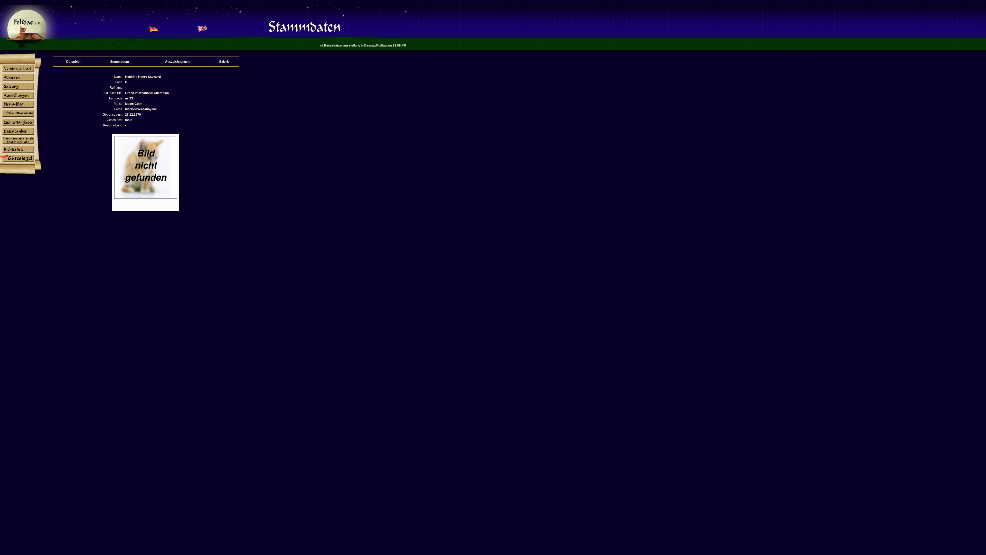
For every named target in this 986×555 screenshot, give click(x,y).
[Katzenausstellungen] (17, 99)
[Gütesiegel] (17, 162)
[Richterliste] (17, 153)
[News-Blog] (17, 108)
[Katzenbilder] (17, 144)
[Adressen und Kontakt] (17, 81)
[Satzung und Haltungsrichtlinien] (17, 90)
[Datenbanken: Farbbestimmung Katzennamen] (17, 135)
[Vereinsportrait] (17, 72)
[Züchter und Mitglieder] (17, 126)
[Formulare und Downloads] (17, 117)
